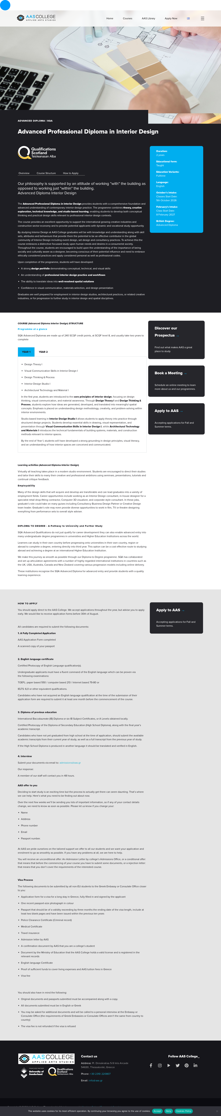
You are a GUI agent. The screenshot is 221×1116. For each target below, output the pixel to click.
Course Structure (46, 173)
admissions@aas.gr (70, 762)
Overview (24, 173)
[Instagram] (160, 1065)
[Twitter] (178, 1065)
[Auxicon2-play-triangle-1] (169, 1065)
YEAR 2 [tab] (43, 352)
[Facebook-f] (151, 1065)
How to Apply (70, 173)
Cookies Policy (183, 1111)
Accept (157, 1111)
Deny (168, 1111)
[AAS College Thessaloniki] (36, 18)
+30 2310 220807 (100, 1074)
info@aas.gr (95, 1080)
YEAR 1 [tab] (26, 352)
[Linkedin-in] (195, 1065)
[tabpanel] (82, 405)
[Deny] (217, 1111)
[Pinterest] (186, 1065)
